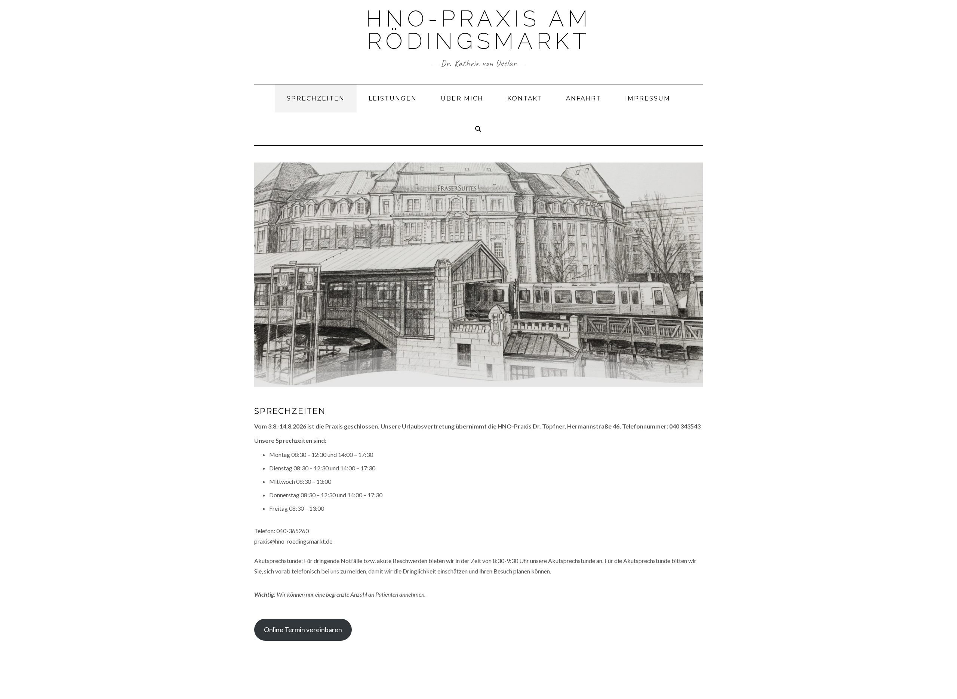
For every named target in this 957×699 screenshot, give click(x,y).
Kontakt (524, 98)
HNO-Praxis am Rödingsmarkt (478, 30)
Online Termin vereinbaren (303, 629)
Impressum (647, 98)
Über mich (462, 98)
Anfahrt (583, 98)
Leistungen (393, 98)
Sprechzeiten (316, 98)
